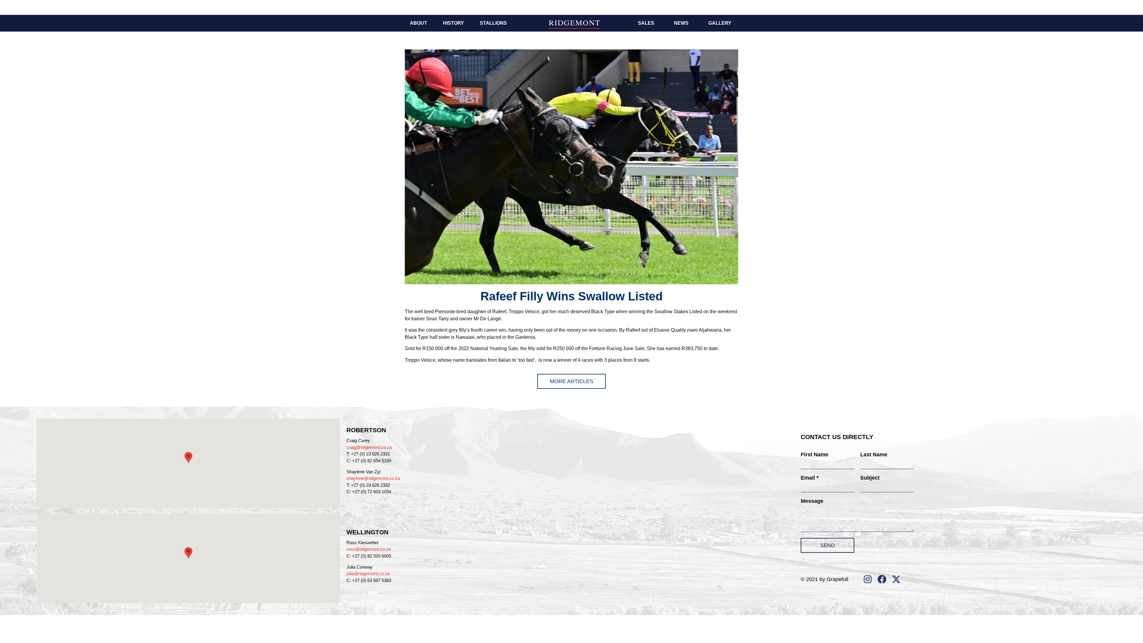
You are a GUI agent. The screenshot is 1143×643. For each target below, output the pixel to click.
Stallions (493, 23)
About (418, 23)
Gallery (719, 23)
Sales (646, 23)
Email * (810, 477)
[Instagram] (867, 579)
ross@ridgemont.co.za (368, 549)
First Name (814, 454)
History (453, 23)
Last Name (873, 454)
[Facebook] (881, 579)
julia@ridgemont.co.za (368, 573)
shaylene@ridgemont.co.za (373, 478)
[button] (188, 457)
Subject (870, 477)
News (681, 23)
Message (812, 501)
